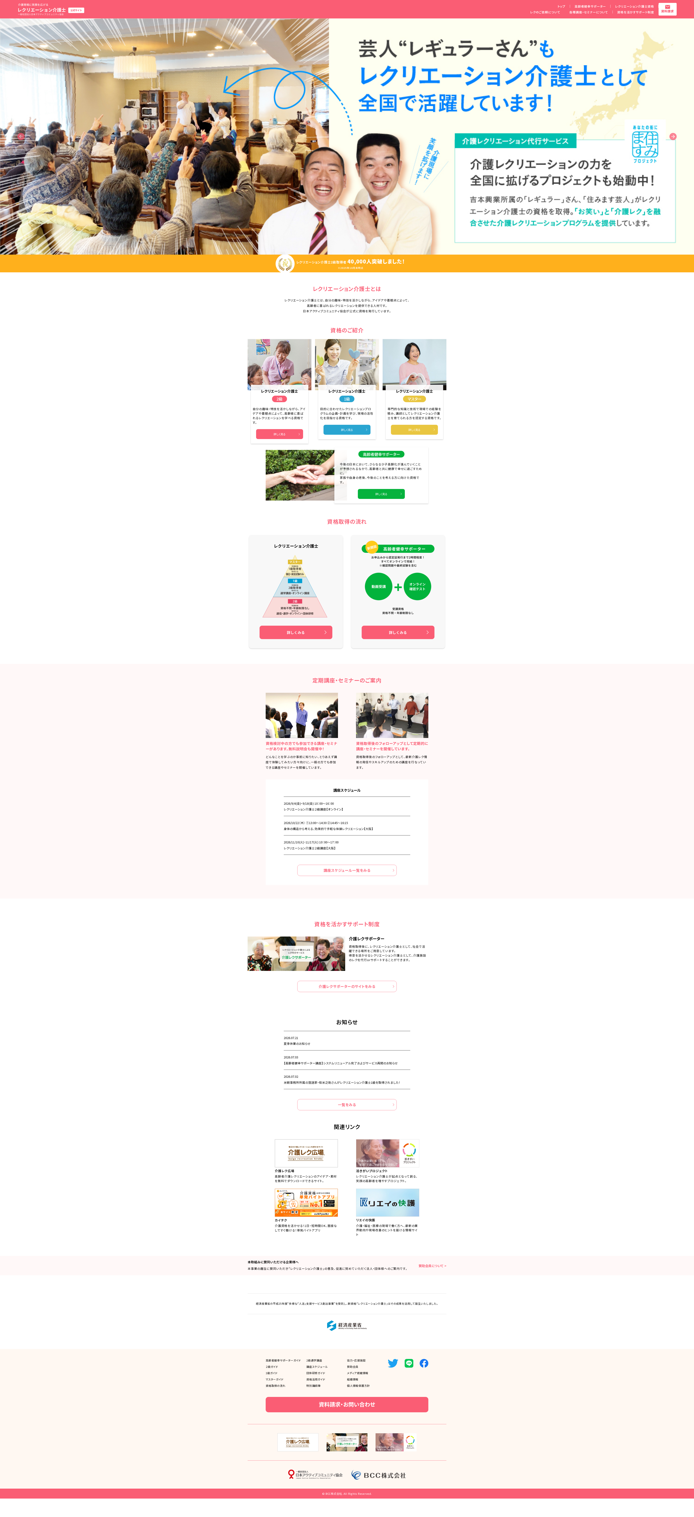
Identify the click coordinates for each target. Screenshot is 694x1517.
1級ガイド (272, 1373)
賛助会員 (352, 1367)
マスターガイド (274, 1379)
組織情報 (352, 1379)
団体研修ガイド (315, 1373)
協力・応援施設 (356, 1360)
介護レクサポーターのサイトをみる (347, 986)
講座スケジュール (317, 1367)
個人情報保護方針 (358, 1386)
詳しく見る (280, 434)
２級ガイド (272, 1367)
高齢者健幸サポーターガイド (283, 1360)
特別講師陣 (313, 1386)
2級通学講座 (314, 1360)
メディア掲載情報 (357, 1373)
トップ (562, 6)
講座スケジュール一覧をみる (347, 870)
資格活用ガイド (315, 1379)
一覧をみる (347, 1104)
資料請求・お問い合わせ (347, 1404)
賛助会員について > (432, 1265)
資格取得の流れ (275, 1386)
